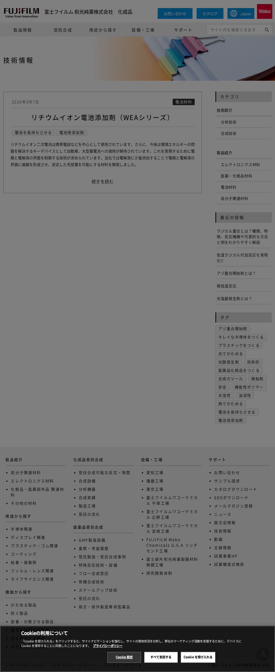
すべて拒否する (160, 657)
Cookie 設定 (124, 657)
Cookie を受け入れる (198, 657)
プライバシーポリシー (107, 645)
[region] (137, 649)
